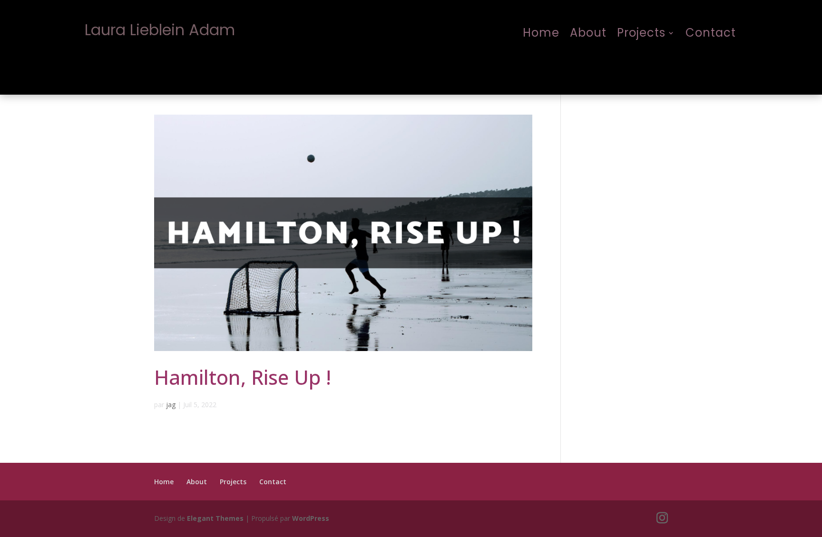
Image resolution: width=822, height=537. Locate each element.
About (588, 33)
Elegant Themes (215, 518)
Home (541, 33)
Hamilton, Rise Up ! (242, 377)
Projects (641, 33)
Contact (710, 33)
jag (171, 404)
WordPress (310, 518)
